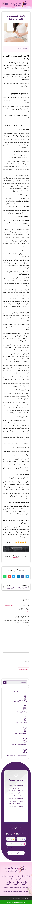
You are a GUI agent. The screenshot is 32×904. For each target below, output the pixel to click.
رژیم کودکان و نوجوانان (21, 712)
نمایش (16, 49)
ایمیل (27, 654)
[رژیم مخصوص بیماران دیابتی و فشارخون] (25, 751)
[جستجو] (4, 682)
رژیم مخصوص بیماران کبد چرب (19, 744)
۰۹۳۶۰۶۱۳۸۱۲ (16, 558)
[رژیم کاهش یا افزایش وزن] (25, 697)
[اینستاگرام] (16, 882)
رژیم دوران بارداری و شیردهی (20, 723)
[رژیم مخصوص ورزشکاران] (25, 729)
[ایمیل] (8, 882)
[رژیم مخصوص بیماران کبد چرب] (25, 740)
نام (28, 648)
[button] (6, 4)
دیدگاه (27, 625)
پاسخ (28, 611)
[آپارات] (24, 882)
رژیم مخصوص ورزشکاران (21, 733)
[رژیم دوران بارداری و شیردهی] (25, 718)
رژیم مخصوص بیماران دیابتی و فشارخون (17, 755)
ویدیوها (6, 887)
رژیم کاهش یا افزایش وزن (20, 701)
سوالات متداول (17, 887)
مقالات (11, 887)
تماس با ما (25, 887)
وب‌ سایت (26, 661)
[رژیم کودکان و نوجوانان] (25, 707)
